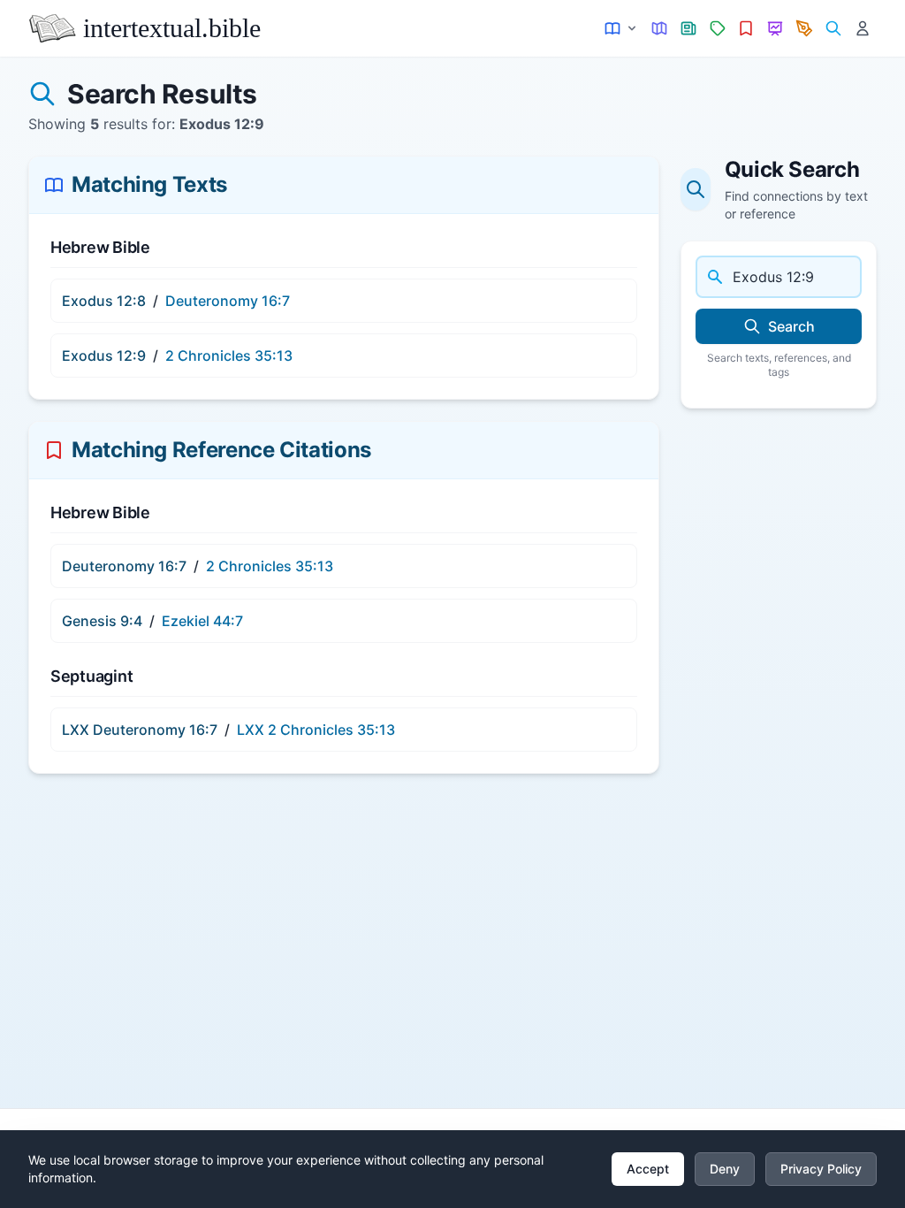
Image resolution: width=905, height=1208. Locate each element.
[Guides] (659, 28)
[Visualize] (775, 28)
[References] (746, 28)
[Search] (833, 28)
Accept (648, 1168)
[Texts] (621, 28)
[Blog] (804, 28)
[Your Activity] (862, 28)
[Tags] (717, 28)
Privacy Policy (821, 1168)
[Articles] (688, 28)
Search (791, 326)
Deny (725, 1168)
